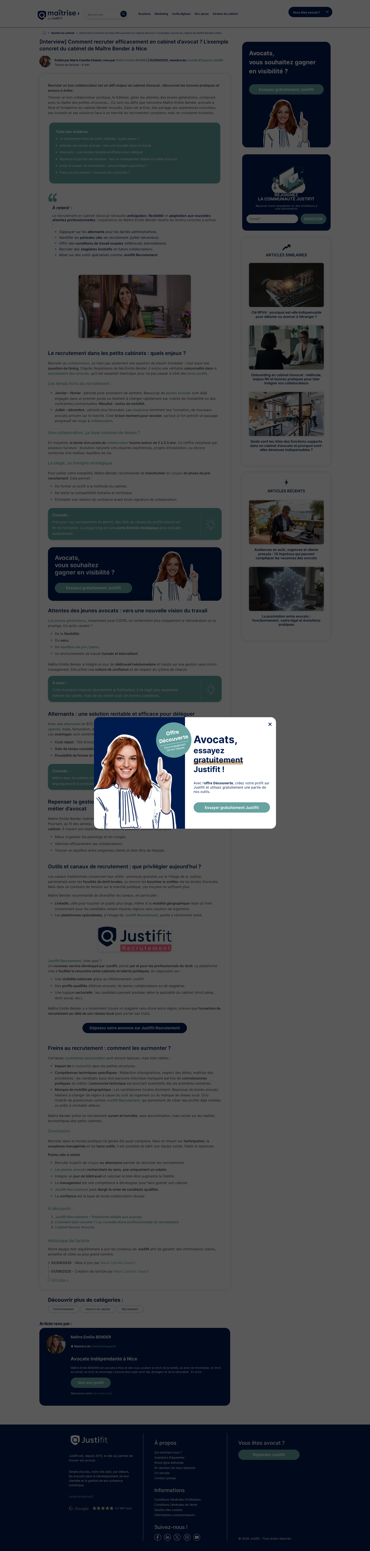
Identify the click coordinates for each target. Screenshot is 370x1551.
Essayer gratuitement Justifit (232, 807)
